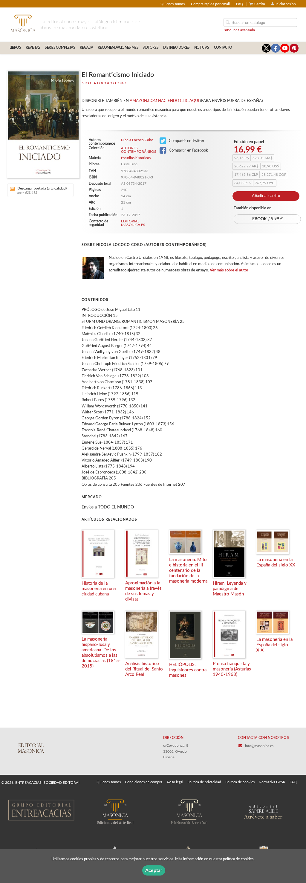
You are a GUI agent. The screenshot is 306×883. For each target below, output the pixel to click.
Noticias (201, 47)
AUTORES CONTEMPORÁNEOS (138, 149)
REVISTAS (33, 47)
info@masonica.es (259, 746)
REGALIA (86, 47)
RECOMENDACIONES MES (118, 47)
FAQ (239, 4)
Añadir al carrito (266, 196)
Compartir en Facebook (188, 150)
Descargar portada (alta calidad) (42, 190)
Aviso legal (174, 782)
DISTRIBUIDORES (176, 47)
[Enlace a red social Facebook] (275, 48)
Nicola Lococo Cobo (104, 83)
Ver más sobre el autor (229, 270)
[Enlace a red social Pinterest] (294, 48)
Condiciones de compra (143, 782)
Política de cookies (240, 782)
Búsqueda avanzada (239, 30)
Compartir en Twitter (186, 141)
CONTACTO (223, 47)
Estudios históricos (136, 158)
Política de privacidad (204, 782)
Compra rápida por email (210, 4)
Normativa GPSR (272, 782)
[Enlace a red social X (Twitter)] (266, 48)
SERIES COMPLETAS (60, 47)
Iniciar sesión (286, 4)
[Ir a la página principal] (22, 23)
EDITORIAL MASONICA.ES (133, 223)
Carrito (259, 4)
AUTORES (150, 47)
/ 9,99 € (267, 219)
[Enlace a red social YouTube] (284, 48)
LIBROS (15, 47)
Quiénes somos (172, 4)
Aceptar (153, 870)
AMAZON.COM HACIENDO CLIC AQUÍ (164, 101)
